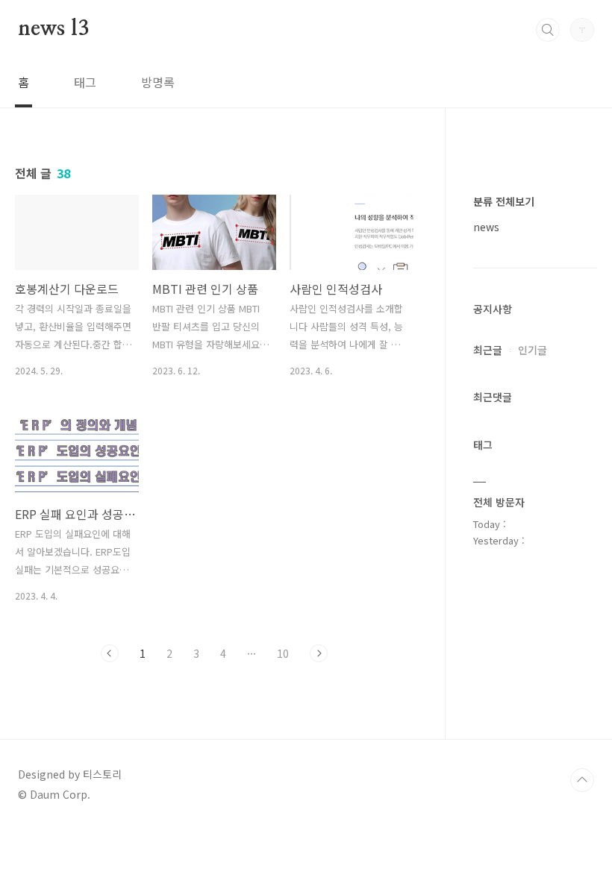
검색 (548, 30)
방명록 (158, 82)
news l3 (53, 29)
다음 (319, 653)
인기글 (532, 349)
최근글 (487, 349)
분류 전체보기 (503, 201)
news (486, 226)
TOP (582, 780)
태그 (85, 82)
